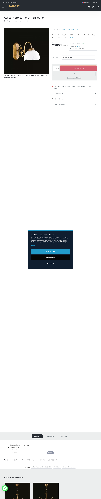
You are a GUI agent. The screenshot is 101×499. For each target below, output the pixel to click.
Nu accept (50, 264)
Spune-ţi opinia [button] (73, 29)
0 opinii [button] (63, 29)
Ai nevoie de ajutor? (60, 104)
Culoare (55, 57)
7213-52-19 (57, 467)
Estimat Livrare (59, 99)
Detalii (33, 245)
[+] (58, 68)
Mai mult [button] (73, 37)
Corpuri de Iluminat (69, 467)
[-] (54, 68)
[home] (5, 21)
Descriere (37, 436)
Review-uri (63, 436)
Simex (78, 46)
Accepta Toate (50, 251)
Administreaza (50, 257)
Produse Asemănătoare (13, 477)
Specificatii (50, 436)
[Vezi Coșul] (97, 7)
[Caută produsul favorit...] (93, 7)
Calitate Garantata (60, 93)
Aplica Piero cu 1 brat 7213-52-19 (41, 467)
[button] (78, 68)
